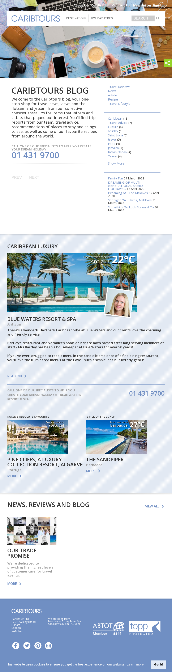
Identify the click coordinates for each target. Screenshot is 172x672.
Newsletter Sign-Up (149, 5)
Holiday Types (102, 18)
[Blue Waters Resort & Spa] (72, 310)
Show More (116, 163)
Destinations (76, 18)
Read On (14, 376)
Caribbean (115, 118)
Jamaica (113, 148)
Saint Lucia (115, 135)
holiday (113, 131)
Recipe (113, 99)
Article (112, 95)
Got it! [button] (158, 664)
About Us (80, 5)
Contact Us (121, 5)
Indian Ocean (117, 152)
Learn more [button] (135, 664)
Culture (113, 127)
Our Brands (100, 5)
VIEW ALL (152, 506)
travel (112, 139)
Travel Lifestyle (119, 103)
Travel (112, 156)
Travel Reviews (119, 87)
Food (111, 143)
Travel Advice (118, 122)
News (112, 91)
